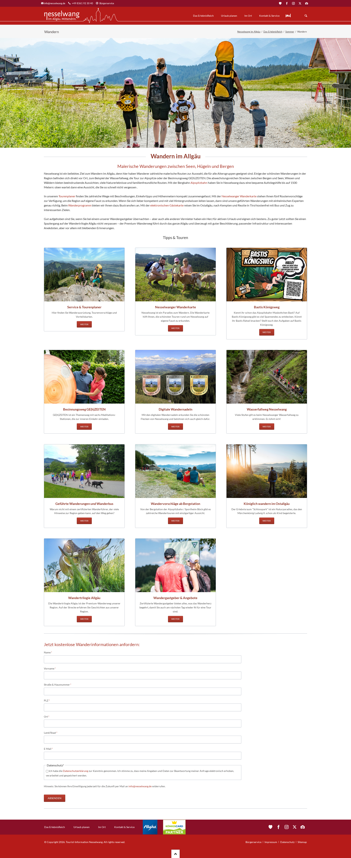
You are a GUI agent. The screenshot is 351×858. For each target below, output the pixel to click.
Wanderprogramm (79, 205)
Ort (50, 716)
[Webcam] (306, 3)
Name (50, 652)
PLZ (50, 700)
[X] (300, 3)
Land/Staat (50, 732)
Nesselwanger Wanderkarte (239, 196)
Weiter (84, 324)
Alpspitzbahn (198, 182)
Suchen (306, 15)
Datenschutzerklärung (75, 770)
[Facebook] (287, 3)
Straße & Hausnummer (57, 684)
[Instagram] (293, 3)
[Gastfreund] (280, 3)
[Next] (343, 93)
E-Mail (50, 748)
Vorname (50, 668)
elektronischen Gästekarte (167, 205)
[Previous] (8, 93)
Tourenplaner (66, 196)
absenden (54, 798)
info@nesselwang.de (54, 3)
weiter (84, 426)
